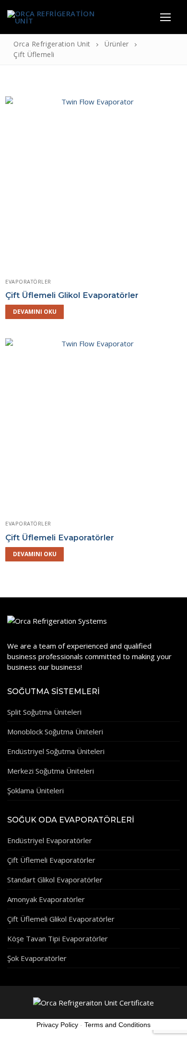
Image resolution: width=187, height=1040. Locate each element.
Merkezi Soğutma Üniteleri (50, 771)
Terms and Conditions (117, 1025)
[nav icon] (165, 17)
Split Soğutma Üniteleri (44, 712)
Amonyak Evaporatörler (46, 899)
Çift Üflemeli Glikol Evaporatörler (72, 295)
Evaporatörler (28, 281)
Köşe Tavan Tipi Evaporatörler (57, 938)
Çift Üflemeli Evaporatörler (59, 537)
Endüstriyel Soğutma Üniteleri (56, 751)
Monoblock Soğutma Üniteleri (55, 731)
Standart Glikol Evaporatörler (55, 879)
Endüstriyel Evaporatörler (49, 840)
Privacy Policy (57, 1025)
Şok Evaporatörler (37, 958)
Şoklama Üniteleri (35, 790)
